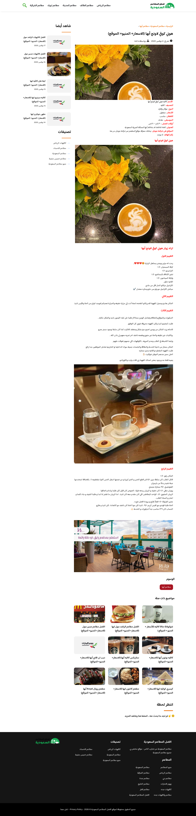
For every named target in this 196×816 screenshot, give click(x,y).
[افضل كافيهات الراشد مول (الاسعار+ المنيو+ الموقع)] (59, 42)
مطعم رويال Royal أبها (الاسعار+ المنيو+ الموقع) (93, 691)
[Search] (24, 5)
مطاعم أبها (166, 587)
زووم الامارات (166, 784)
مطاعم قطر (144, 789)
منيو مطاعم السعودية (57, 164)
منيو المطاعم (166, 767)
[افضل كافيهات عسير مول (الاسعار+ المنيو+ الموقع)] (59, 64)
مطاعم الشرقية (37, 6)
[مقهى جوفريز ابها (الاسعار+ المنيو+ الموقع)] (59, 119)
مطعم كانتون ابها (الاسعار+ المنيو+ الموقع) (126, 691)
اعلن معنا (64, 809)
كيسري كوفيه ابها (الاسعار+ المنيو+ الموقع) (160, 691)
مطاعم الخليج (143, 784)
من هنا (112, 131)
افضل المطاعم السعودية (139, 795)
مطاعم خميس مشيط (57, 159)
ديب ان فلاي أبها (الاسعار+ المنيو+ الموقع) (92, 660)
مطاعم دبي (167, 778)
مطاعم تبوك (53, 6)
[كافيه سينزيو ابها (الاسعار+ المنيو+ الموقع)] (59, 102)
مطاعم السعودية (59, 153)
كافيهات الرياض (59, 143)
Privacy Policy (76, 809)
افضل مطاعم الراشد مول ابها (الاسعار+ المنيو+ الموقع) (125, 629)
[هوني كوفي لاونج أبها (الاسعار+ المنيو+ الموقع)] (123, 72)
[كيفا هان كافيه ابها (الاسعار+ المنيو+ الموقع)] (59, 86)
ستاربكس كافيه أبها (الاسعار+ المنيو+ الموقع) (125, 660)
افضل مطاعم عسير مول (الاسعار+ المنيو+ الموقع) (93, 629)
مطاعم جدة (144, 778)
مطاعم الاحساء (59, 148)
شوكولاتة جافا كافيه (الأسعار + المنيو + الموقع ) (159, 629)
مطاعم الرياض (104, 6)
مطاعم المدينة (69, 6)
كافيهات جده (166, 789)
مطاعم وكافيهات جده (163, 795)
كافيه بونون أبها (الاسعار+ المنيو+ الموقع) (161, 660)
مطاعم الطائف (86, 6)
